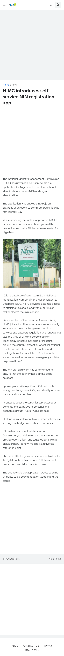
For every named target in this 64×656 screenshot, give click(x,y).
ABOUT (16, 645)
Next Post (54, 558)
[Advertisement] (32, 45)
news (15, 85)
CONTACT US (31, 645)
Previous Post (11, 558)
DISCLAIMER (32, 650)
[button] (4, 5)
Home (6, 85)
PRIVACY (47, 645)
